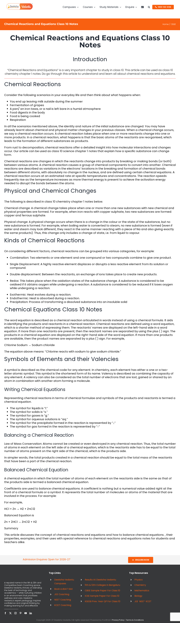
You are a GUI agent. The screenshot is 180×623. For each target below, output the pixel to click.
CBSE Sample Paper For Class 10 (102, 590)
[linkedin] (31, 613)
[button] (149, 7)
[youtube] (25, 613)
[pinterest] (20, 613)
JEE (136, 601)
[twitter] (10, 613)
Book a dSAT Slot (63, 589)
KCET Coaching (62, 605)
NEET (142, 601)
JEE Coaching (61, 594)
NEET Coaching (62, 599)
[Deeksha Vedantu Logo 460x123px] (19, 4)
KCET (148, 601)
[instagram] (15, 613)
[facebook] (5, 613)
